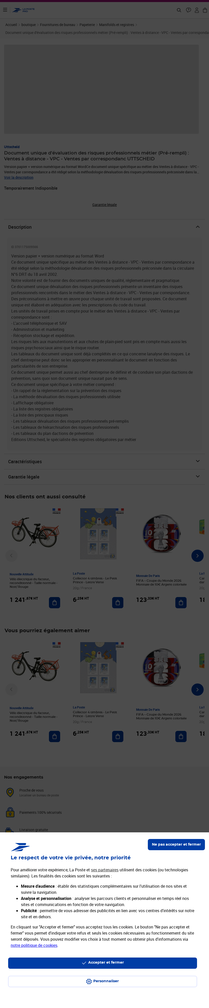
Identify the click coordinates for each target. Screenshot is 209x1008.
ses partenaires (105, 870)
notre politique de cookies (34, 945)
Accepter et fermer (106, 962)
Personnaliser (106, 981)
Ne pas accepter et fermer (176, 844)
